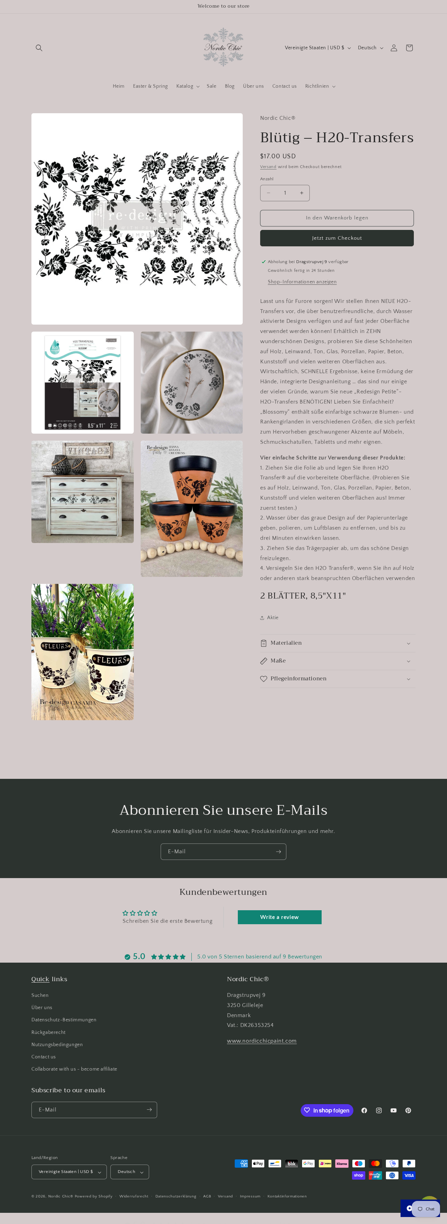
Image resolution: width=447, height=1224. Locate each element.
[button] (39, 48)
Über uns (41, 1008)
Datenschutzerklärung (176, 1196)
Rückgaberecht (48, 1032)
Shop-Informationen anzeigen (302, 281)
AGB (207, 1196)
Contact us (43, 1057)
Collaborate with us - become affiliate (74, 1069)
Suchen (40, 995)
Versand (268, 166)
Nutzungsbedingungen (57, 1045)
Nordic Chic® (60, 1197)
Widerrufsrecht (133, 1196)
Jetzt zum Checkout (337, 238)
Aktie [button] (273, 617)
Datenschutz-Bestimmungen (63, 1020)
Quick (40, 979)
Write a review (279, 917)
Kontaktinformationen (287, 1196)
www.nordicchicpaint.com (262, 1041)
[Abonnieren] (278, 851)
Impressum (250, 1196)
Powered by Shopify (94, 1197)
